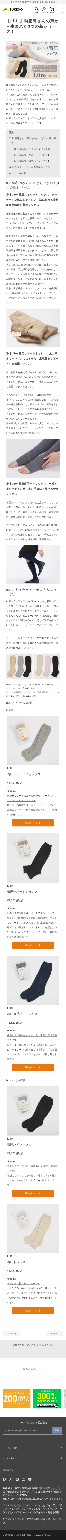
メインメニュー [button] (10, 1458)
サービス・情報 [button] (10, 1448)
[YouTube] (29, 1479)
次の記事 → (54, 1333)
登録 (57, 1430)
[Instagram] (23, 1479)
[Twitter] (10, 1479)
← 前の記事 (11, 1333)
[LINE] (17, 1479)
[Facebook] (4, 1479)
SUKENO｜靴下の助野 (15, 1535)
